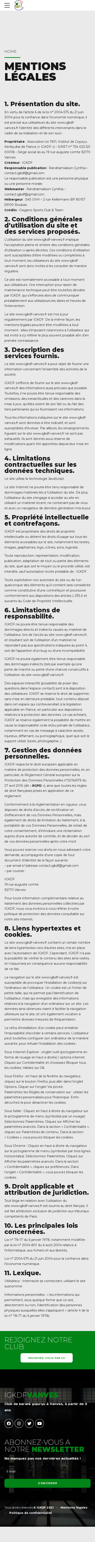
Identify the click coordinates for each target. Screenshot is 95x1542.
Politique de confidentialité (30, 1513)
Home (10, 51)
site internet (23, 919)
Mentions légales (74, 1507)
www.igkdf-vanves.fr (49, 240)
